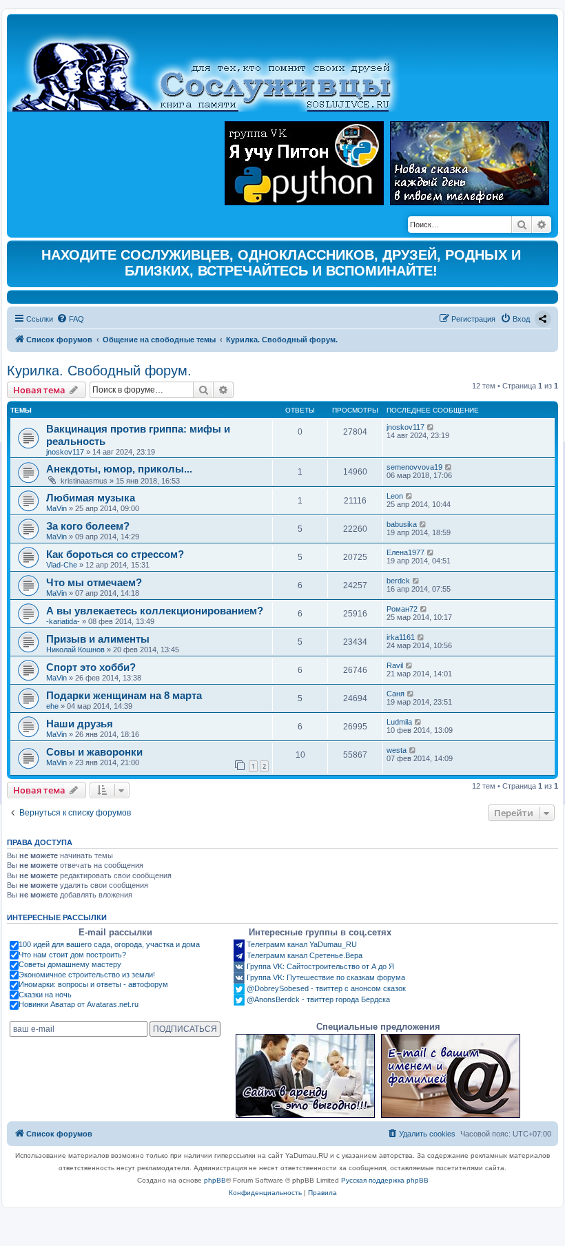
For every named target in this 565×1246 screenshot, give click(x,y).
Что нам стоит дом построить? (72, 955)
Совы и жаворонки (94, 752)
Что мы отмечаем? (94, 582)
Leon (395, 496)
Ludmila (399, 722)
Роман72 (402, 609)
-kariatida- (63, 621)
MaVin (56, 508)
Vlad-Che (61, 565)
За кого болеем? (88, 526)
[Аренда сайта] (305, 1076)
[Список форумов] (213, 66)
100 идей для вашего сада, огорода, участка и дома (109, 944)
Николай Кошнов (75, 649)
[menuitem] (70, 319)
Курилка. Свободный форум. (99, 370)
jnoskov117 (65, 452)
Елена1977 (405, 552)
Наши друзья (79, 723)
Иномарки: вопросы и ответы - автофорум (93, 984)
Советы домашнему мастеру (70, 964)
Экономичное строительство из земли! (87, 974)
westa (397, 750)
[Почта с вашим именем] (450, 1076)
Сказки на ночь (45, 994)
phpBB (215, 1180)
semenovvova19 (414, 467)
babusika (402, 524)
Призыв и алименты (98, 639)
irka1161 (401, 637)
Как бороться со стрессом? (115, 554)
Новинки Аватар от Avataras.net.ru (78, 1004)
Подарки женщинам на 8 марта (124, 695)
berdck (398, 581)
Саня (395, 693)
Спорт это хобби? (91, 667)
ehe (52, 706)
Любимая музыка (90, 497)
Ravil (395, 665)
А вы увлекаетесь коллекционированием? (154, 610)
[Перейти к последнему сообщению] (431, 427)
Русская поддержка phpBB (385, 1180)
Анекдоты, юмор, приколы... (119, 469)
